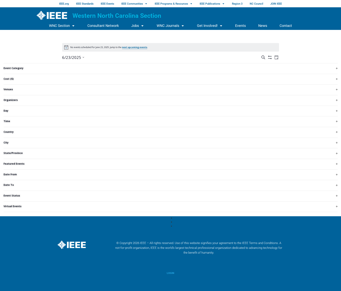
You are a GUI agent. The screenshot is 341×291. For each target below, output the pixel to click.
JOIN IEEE (276, 3)
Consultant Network (103, 26)
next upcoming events (134, 47)
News (262, 26)
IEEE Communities (132, 3)
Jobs (135, 26)
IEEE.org (64, 3)
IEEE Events (107, 3)
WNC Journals (168, 26)
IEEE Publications (210, 3)
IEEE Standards (85, 3)
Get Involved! (207, 26)
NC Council (256, 3)
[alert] (170, 47)
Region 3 (237, 3)
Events (240, 26)
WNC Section (59, 26)
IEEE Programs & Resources (171, 3)
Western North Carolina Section (116, 15)
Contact (286, 26)
